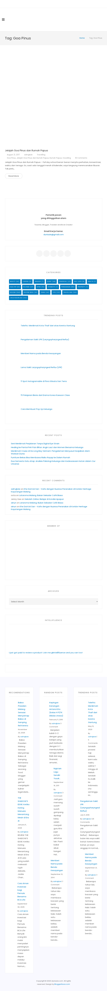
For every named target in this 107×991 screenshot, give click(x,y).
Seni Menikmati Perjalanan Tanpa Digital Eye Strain (35, 443)
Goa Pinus (11, 158)
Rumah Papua (56, 158)
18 (81, 158)
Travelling (41, 155)
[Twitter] (50, 4)
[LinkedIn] (53, 4)
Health (90, 281)
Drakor (38, 281)
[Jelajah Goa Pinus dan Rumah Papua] (53, 98)
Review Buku (29, 292)
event (49, 281)
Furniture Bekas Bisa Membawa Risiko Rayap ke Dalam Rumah (40, 457)
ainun (13, 502)
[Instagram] (61, 4)
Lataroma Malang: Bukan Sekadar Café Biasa (41, 495)
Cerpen (25, 281)
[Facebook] (46, 4)
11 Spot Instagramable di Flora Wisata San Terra (44, 381)
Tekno (43, 292)
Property (81, 287)
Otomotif (51, 287)
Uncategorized (16, 298)
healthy (13, 287)
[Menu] (3, 19)
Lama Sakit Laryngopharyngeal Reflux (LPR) (41, 367)
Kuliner (26, 287)
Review (13, 292)
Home (82, 38)
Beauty (12, 281)
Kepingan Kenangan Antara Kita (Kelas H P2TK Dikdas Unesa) (56, 709)
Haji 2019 (78, 281)
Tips (54, 292)
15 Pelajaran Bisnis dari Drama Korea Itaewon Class (46, 395)
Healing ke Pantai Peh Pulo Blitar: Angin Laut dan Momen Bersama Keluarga (47, 447)
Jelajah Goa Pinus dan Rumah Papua (26, 150)
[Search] (104, 19)
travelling (67, 158)
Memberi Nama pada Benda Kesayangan (41, 353)
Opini (39, 287)
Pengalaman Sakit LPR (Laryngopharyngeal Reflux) (45, 339)
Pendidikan (65, 287)
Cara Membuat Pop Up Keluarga (36, 409)
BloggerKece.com (62, 984)
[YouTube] (57, 4)
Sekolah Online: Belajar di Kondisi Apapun (44, 499)
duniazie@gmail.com (53, 234)
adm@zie (28, 155)
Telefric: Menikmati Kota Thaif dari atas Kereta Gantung (48, 325)
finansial (63, 281)
